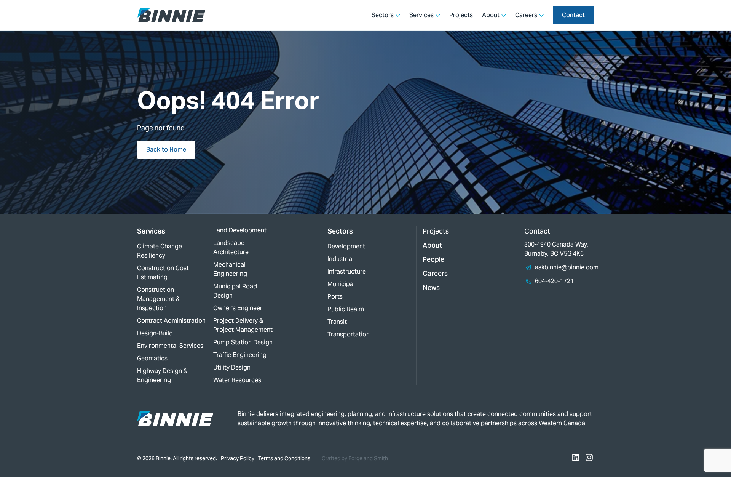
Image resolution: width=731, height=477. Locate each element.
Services (421, 15)
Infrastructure (346, 271)
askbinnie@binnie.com (567, 267)
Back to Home (166, 150)
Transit (337, 322)
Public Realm (345, 309)
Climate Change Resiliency (159, 250)
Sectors (383, 15)
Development (346, 246)
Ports (335, 297)
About (491, 15)
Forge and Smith (368, 458)
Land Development (240, 230)
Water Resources (237, 380)
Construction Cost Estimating (163, 272)
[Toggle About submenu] (503, 15)
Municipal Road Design (235, 290)
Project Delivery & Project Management (243, 325)
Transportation (348, 334)
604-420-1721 (554, 281)
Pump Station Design (243, 342)
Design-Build (155, 333)
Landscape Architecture (231, 247)
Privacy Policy (237, 458)
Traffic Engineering (240, 355)
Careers (526, 15)
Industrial (340, 259)
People (433, 259)
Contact (573, 15)
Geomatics (152, 358)
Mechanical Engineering (230, 269)
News (431, 287)
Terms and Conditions (284, 458)
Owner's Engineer (237, 308)
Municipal (341, 284)
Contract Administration (171, 321)
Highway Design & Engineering (162, 375)
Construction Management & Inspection (158, 299)
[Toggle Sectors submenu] (398, 15)
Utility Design (232, 367)
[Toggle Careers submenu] (541, 15)
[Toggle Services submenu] (438, 15)
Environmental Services (170, 346)
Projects (461, 15)
